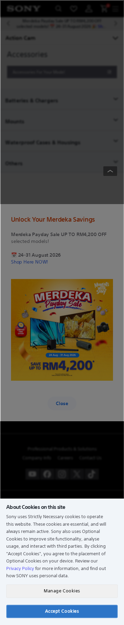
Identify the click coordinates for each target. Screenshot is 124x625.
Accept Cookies (62, 611)
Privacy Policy (20, 568)
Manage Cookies (62, 591)
